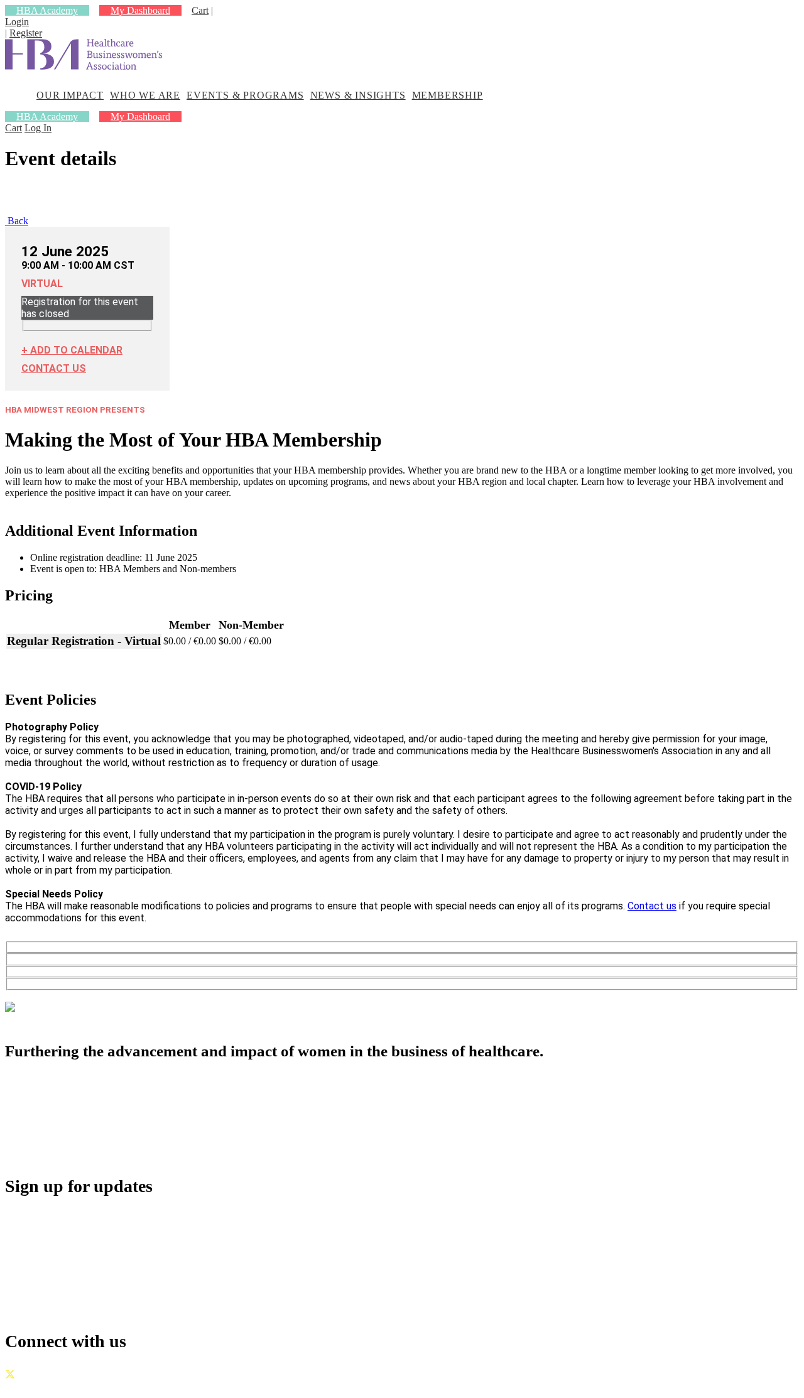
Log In (38, 127)
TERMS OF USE (208, 1387)
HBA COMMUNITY (82, 1096)
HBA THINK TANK (81, 1110)
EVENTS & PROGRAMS (245, 95)
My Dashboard (140, 10)
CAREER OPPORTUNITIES (102, 1123)
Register (25, 33)
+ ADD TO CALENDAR (71, 350)
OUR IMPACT (70, 95)
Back (16, 220)
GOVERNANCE (41, 1387)
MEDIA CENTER (75, 1137)
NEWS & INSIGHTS (358, 95)
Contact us (651, 906)
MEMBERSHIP (447, 95)
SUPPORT (57, 1151)
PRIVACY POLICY (125, 1387)
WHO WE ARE (145, 95)
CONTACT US (53, 368)
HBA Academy (47, 10)
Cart (200, 10)
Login (17, 21)
